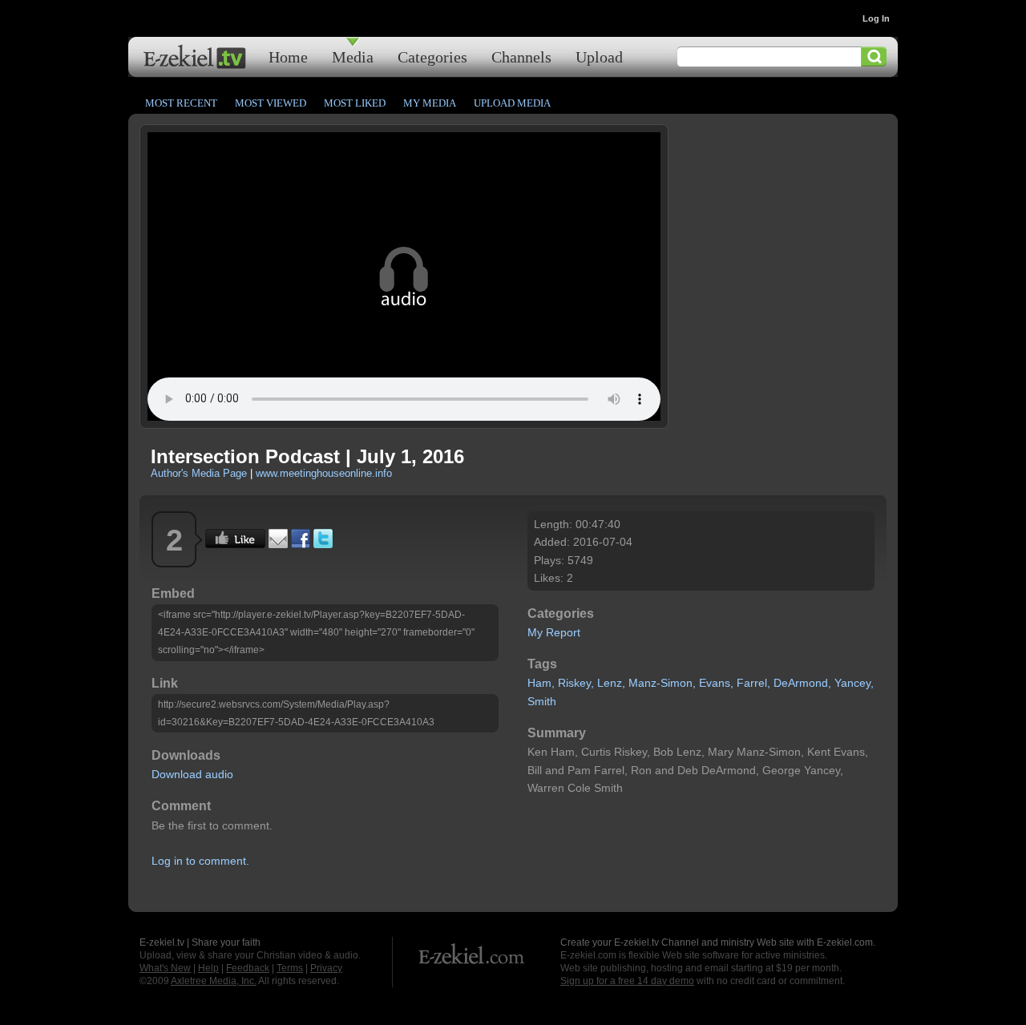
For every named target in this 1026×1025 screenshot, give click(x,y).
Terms (290, 968)
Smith (541, 701)
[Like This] (235, 544)
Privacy (326, 968)
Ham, (541, 682)
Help (208, 968)
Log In (876, 18)
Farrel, (753, 682)
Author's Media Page (199, 473)
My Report (553, 632)
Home (288, 56)
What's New (165, 968)
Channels (521, 56)
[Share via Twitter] (323, 544)
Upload (599, 56)
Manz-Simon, (662, 682)
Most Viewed (270, 103)
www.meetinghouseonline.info (324, 473)
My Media (429, 103)
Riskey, (576, 682)
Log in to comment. (200, 860)
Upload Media (512, 103)
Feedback (247, 968)
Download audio (192, 774)
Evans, (716, 682)
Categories (432, 56)
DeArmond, (802, 682)
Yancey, (854, 682)
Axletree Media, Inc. (213, 981)
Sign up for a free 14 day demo (627, 981)
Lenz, (611, 682)
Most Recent (181, 103)
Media (353, 56)
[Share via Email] (278, 544)
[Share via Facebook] (300, 544)
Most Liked (355, 103)
